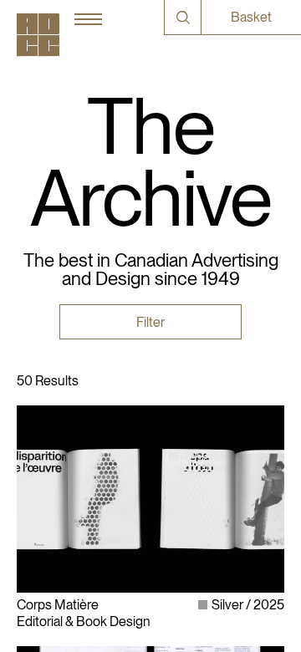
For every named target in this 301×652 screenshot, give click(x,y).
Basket (251, 17)
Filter (150, 322)
